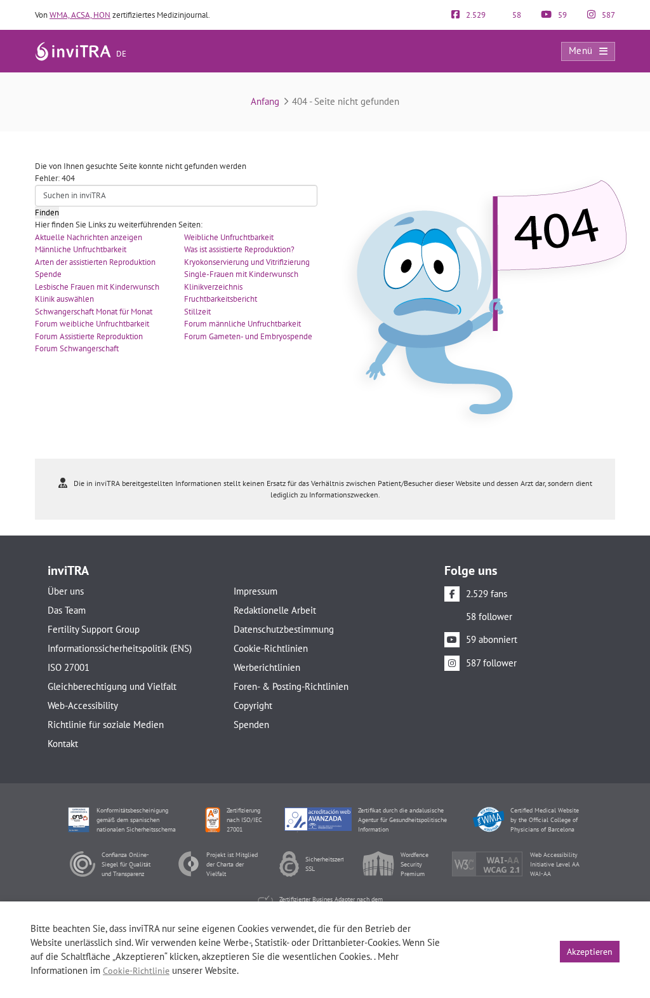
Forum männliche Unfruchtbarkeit (242, 323)
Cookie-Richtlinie (136, 970)
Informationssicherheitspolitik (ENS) (120, 648)
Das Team (67, 610)
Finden (47, 212)
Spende (48, 274)
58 (515, 15)
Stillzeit (197, 311)
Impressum (255, 591)
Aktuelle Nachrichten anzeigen (88, 237)
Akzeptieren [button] (590, 951)
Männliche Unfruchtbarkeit (80, 249)
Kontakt (63, 743)
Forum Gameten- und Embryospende (248, 336)
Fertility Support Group (94, 629)
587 (607, 15)
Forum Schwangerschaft (77, 348)
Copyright (253, 705)
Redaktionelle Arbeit (275, 610)
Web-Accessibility (83, 705)
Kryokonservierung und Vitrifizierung (247, 262)
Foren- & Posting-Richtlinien (291, 686)
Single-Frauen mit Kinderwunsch (241, 274)
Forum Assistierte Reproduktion (89, 336)
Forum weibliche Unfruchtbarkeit (92, 323)
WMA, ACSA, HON (80, 15)
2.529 (475, 15)
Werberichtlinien (267, 667)
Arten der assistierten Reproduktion (95, 262)
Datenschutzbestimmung (284, 629)
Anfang (265, 101)
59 (561, 15)
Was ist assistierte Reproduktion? (239, 249)
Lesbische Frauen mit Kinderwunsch (97, 286)
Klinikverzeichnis (213, 286)
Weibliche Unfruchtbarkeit (229, 237)
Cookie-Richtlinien (271, 648)
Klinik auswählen (64, 298)
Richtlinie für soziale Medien (106, 724)
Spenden (251, 724)
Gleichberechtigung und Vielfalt (112, 686)
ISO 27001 (69, 667)
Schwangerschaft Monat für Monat (93, 311)
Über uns (66, 591)
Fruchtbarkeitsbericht (220, 298)
